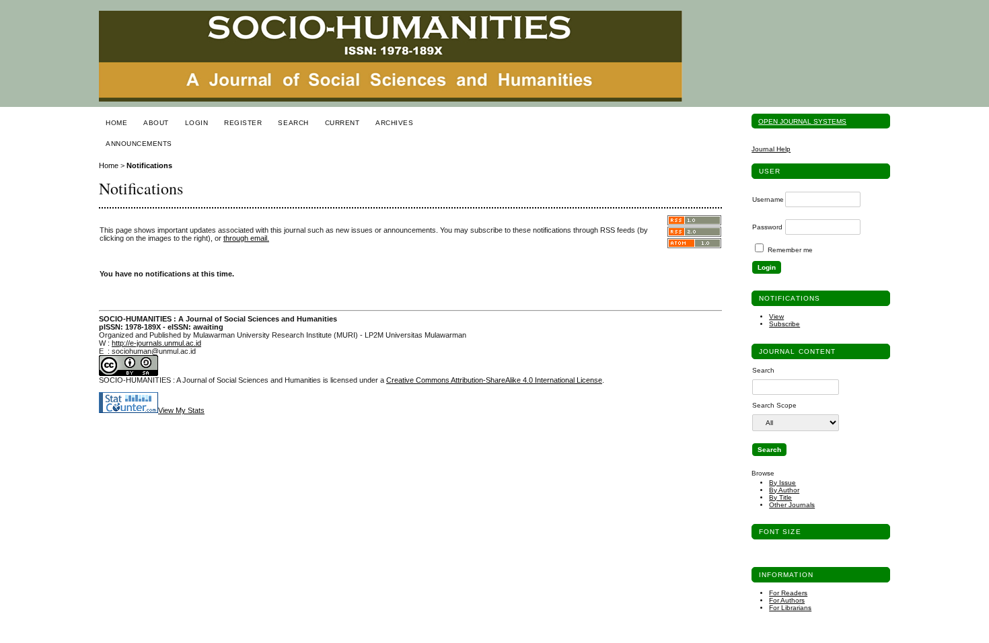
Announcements (139, 143)
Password (767, 227)
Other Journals (792, 504)
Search (293, 122)
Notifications (149, 165)
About (156, 122)
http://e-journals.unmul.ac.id (156, 343)
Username (768, 199)
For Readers (788, 593)
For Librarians (790, 607)
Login (197, 122)
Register (243, 122)
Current (342, 122)
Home (116, 122)
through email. (246, 238)
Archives (394, 122)
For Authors (787, 600)
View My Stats (181, 410)
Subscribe (784, 324)
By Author (784, 490)
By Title (780, 497)
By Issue (782, 482)
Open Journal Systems (802, 121)
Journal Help (771, 149)
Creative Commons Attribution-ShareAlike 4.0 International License (494, 380)
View (776, 316)
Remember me (790, 250)
